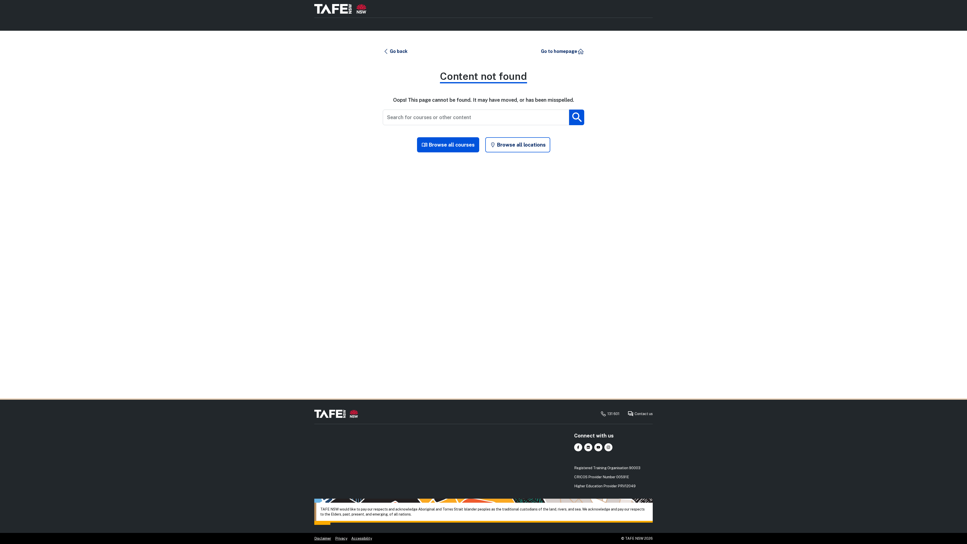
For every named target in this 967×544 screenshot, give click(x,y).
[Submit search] (576, 117)
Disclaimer (322, 538)
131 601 (613, 414)
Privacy (341, 538)
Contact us (644, 414)
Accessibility (361, 538)
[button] (395, 51)
